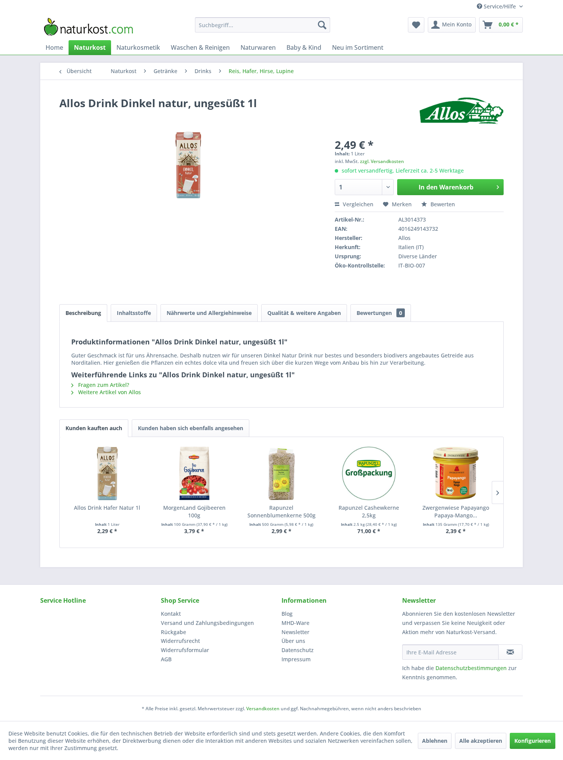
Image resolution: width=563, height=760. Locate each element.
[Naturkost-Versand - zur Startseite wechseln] (88, 26)
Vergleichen (357, 204)
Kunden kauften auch (93, 428)
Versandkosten (263, 708)
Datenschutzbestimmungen (471, 668)
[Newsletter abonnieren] (510, 652)
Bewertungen (379, 312)
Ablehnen (434, 740)
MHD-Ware (295, 622)
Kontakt (171, 613)
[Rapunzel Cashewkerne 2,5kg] (369, 473)
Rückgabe (173, 632)
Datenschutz (298, 650)
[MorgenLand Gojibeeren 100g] (194, 473)
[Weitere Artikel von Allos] (461, 110)
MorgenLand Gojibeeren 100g (194, 511)
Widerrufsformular (185, 650)
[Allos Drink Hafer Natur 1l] (107, 473)
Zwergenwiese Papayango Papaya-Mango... (455, 511)
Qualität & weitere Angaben (304, 312)
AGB (166, 659)
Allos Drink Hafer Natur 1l (107, 507)
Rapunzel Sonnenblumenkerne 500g (281, 511)
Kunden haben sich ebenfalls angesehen (190, 428)
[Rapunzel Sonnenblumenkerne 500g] (281, 473)
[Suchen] (322, 25)
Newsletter (295, 632)
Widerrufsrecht (180, 640)
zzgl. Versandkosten (382, 161)
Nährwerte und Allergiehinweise (209, 312)
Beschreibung (83, 312)
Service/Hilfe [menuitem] (499, 6)
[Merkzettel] (416, 25)
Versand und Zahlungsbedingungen (207, 622)
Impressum (296, 659)
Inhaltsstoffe (134, 312)
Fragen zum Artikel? (103, 384)
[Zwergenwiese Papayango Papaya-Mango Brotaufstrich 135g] (456, 473)
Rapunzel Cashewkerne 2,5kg (369, 511)
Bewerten (442, 204)
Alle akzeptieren (480, 740)
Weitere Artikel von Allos (109, 392)
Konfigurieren (532, 740)
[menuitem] (262, 25)
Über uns (293, 640)
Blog (287, 613)
